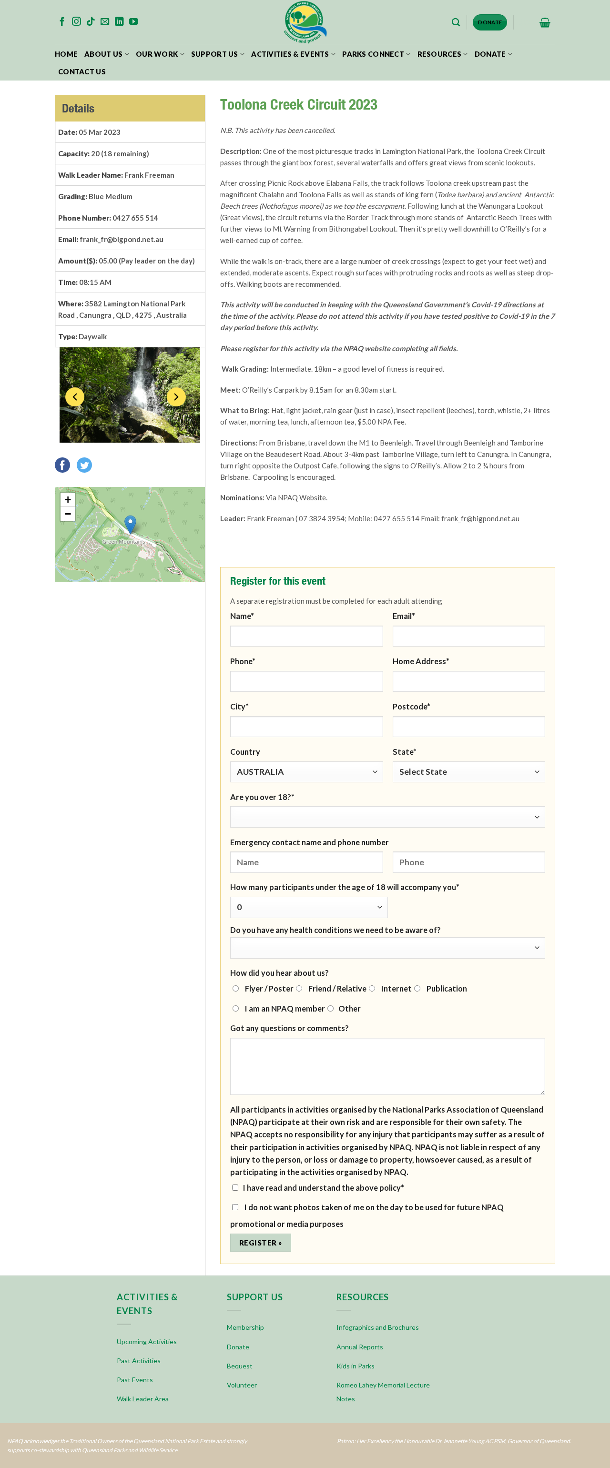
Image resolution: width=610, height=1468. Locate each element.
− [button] (68, 514)
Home (66, 54)
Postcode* (411, 706)
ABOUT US (103, 54)
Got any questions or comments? (289, 1028)
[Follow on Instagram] (76, 22)
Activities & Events (290, 54)
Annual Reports (359, 1347)
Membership (245, 1327)
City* (239, 706)
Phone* (242, 661)
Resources (439, 54)
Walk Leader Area (143, 1399)
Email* (404, 615)
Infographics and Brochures (377, 1327)
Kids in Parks (355, 1366)
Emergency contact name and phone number (309, 842)
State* (405, 751)
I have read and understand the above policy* (323, 1187)
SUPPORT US (214, 54)
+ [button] (68, 500)
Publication (446, 988)
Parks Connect (373, 54)
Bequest (240, 1366)
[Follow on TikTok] (90, 22)
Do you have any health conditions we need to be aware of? (335, 930)
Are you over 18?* (262, 796)
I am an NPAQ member (284, 1008)
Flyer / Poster (269, 988)
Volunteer (242, 1385)
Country (245, 751)
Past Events (135, 1380)
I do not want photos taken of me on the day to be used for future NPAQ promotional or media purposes (367, 1215)
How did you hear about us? (279, 972)
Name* (242, 615)
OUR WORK (157, 54)
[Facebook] (65, 463)
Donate (490, 54)
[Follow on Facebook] (62, 22)
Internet (396, 988)
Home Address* (421, 661)
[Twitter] (87, 463)
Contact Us (82, 72)
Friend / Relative (336, 988)
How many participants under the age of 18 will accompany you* (344, 886)
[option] (130, 395)
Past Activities (139, 1361)
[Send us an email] (105, 22)
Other (349, 1008)
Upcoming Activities (147, 1341)
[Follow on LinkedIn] (119, 22)
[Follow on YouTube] (133, 22)
